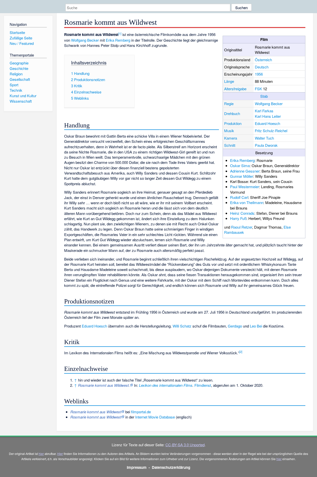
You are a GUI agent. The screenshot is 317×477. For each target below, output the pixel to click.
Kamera (230, 138)
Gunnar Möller (241, 176)
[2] (240, 352)
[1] (119, 33)
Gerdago (235, 325)
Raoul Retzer (241, 227)
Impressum (137, 467)
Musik (229, 130)
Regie (229, 103)
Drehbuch (232, 113)
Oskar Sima (240, 165)
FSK (258, 88)
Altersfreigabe (235, 88)
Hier (60, 453)
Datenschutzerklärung (171, 467)
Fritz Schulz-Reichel (271, 130)
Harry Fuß (238, 218)
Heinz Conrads (242, 213)
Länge (229, 81)
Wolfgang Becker (269, 103)
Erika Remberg (242, 160)
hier (41, 453)
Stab (264, 96)
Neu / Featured (22, 43)
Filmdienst (202, 385)
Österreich (263, 59)
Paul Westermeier (244, 186)
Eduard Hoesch (267, 123)
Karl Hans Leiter (268, 116)
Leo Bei (256, 325)
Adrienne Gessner (245, 171)
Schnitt (229, 145)
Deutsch (261, 66)
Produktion (232, 123)
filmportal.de (141, 411)
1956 (259, 74)
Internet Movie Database (155, 416)
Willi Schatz (182, 325)
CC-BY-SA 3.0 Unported (185, 444)
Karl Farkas (264, 110)
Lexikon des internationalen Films (165, 385)
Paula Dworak (266, 145)
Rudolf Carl (239, 197)
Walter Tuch (264, 138)
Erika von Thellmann (246, 202)
